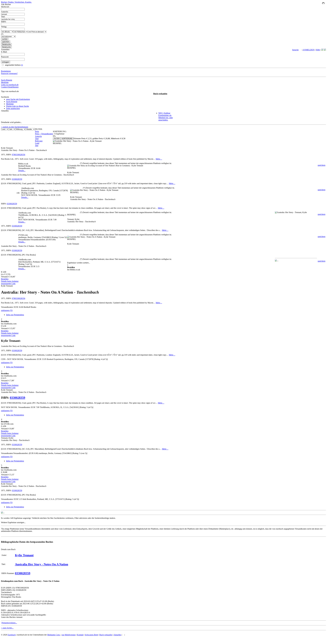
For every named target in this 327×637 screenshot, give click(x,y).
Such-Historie (6, 80)
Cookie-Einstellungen (10, 87)
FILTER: (38, 129)
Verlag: (4, 27)
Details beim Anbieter (10, 281)
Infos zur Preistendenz (15, 315)
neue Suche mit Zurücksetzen (18, 99)
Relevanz (39, 141)
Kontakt (80, 635)
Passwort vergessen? (9, 73)
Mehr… (159, 159)
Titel (37, 139)
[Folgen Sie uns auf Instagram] (325, 50)
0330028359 (17, 179)
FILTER (57, 139)
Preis (37, 131)
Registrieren (6, 71)
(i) (22, 65)
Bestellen (4, 279)
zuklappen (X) (7, 310)
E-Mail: (4, 52)
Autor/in (38, 136)
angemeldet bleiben (13, 65)
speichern (321, 165)
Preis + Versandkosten (44, 134)
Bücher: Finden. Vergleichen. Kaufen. (16, 2)
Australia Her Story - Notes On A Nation (41, 564)
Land (37, 143)
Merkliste (5, 82)
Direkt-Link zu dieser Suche (17, 106)
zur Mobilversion (68, 635)
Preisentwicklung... (9, 623)
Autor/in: (4, 12)
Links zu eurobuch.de (10, 85)
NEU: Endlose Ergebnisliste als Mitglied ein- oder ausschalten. (165, 116)
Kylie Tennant (24, 555)
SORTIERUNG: (60, 131)
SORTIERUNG (67, 139)
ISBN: (3, 22)
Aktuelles (117, 635)
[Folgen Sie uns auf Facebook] (322, 50)
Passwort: (5, 57)
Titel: (3, 17)
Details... (21, 170)
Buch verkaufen (160, 94)
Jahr (36, 145)
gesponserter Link (8, 283)
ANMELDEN (308, 50)
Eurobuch (12, 635)
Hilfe (318, 50)
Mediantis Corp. (53, 635)
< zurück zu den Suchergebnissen (14, 127)
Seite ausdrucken (13, 108)
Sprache (295, 50)
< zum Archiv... (7, 628)
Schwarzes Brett (91, 635)
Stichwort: (5, 7)
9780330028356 (18, 154)
